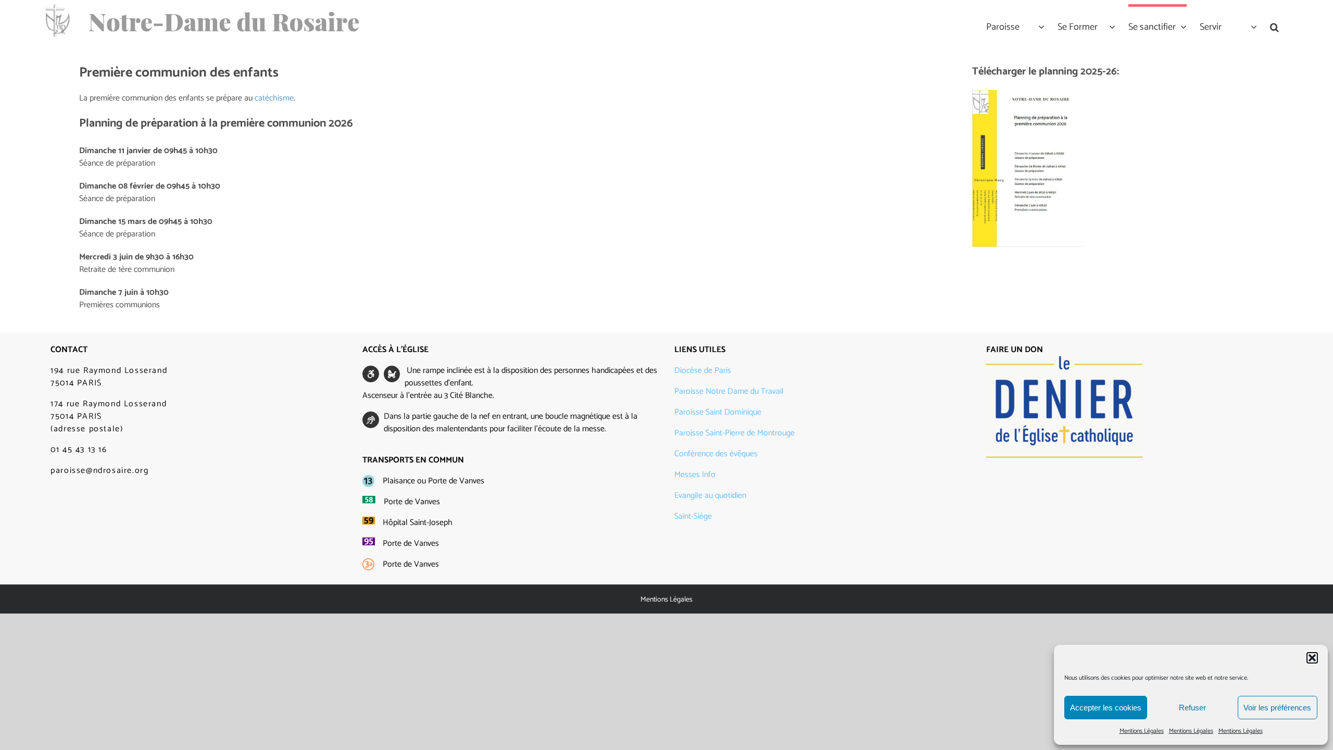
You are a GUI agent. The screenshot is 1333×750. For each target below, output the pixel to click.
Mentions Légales (1142, 731)
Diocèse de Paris (702, 371)
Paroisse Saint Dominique (717, 412)
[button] (1312, 658)
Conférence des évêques (716, 454)
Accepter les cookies (1105, 707)
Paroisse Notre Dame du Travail (729, 391)
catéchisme (274, 98)
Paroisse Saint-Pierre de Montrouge (734, 433)
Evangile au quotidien (710, 496)
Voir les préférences (1277, 707)
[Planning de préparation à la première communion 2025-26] (1027, 94)
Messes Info (694, 475)
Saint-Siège (693, 516)
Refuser (1192, 707)
